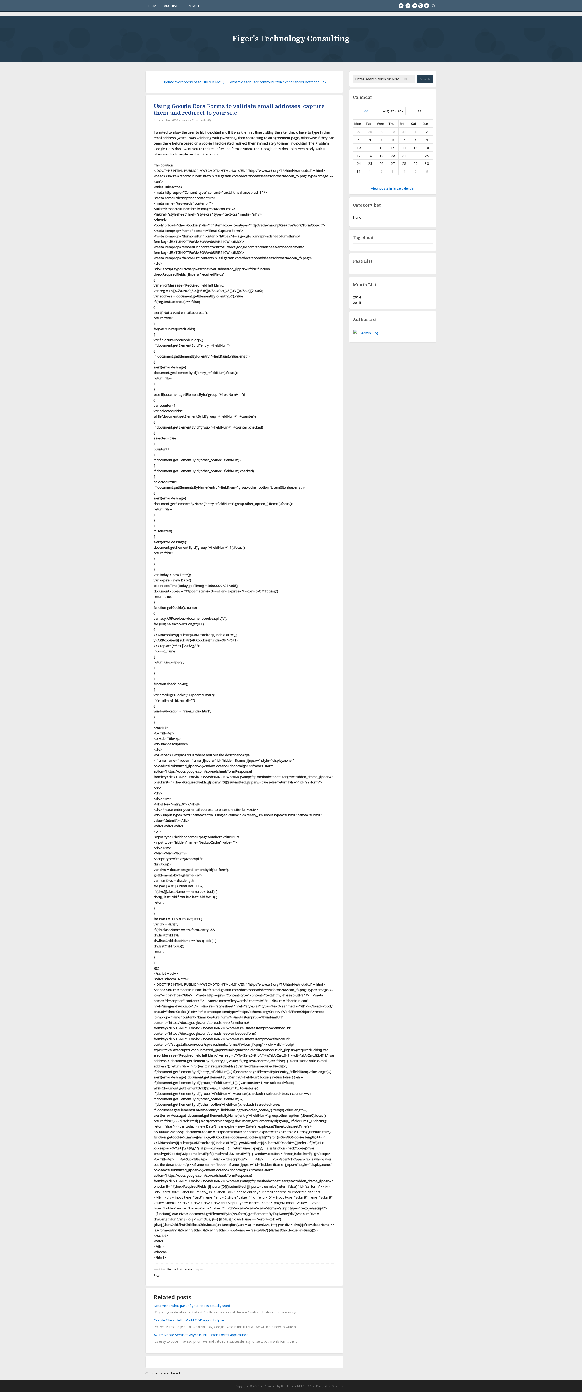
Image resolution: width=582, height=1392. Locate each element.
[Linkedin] (407, 5)
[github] (401, 5)
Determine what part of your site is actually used (192, 1305)
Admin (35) (369, 333)
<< (366, 111)
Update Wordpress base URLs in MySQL (194, 82)
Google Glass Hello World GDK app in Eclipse (189, 1320)
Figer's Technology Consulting (291, 38)
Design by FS (325, 1386)
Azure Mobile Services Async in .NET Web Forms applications (201, 1334)
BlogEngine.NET (291, 1386)
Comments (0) (201, 120)
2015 (357, 302)
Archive (171, 5)
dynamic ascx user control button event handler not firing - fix (278, 82)
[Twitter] (426, 5)
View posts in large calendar (393, 188)
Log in (342, 1386)
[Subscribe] (414, 5)
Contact (192, 5)
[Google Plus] (420, 5)
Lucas (185, 120)
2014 (357, 297)
